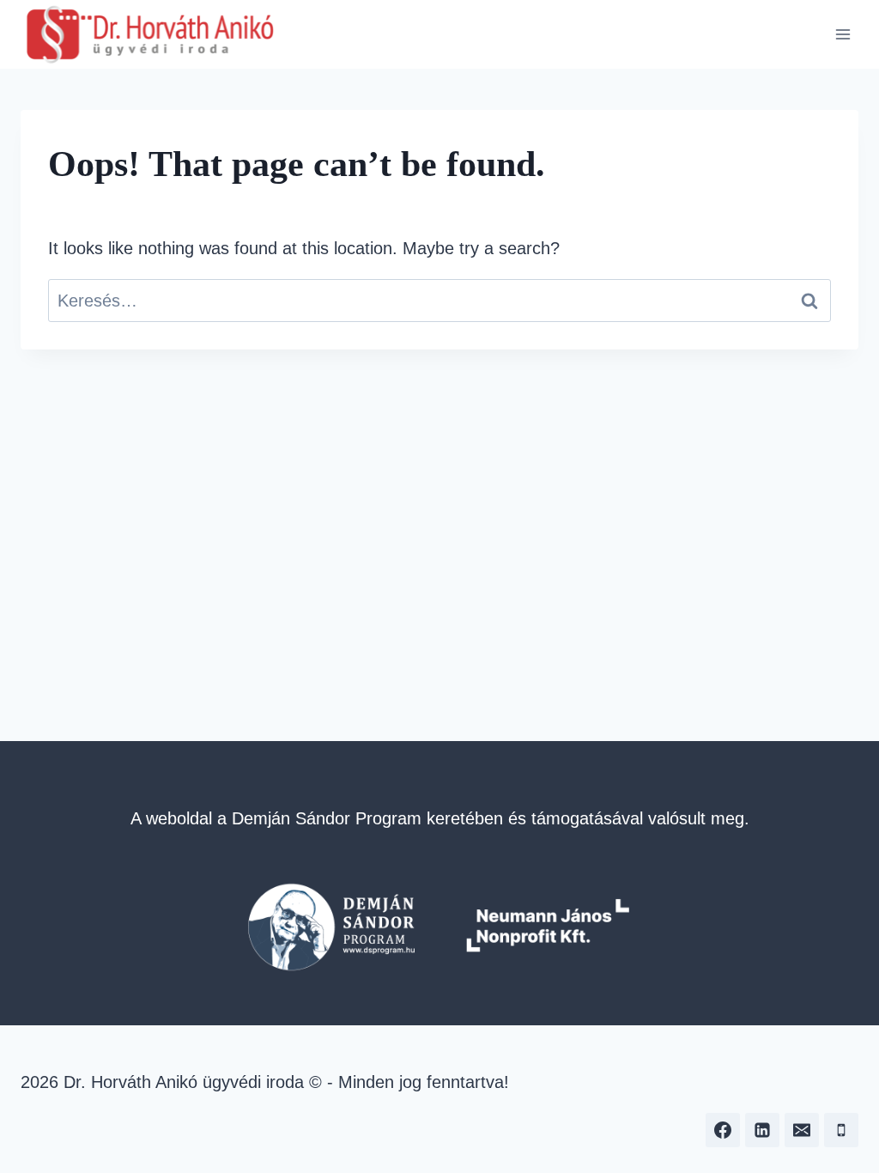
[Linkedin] (762, 1130)
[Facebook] (723, 1130)
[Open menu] (842, 34)
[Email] (802, 1130)
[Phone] (841, 1130)
